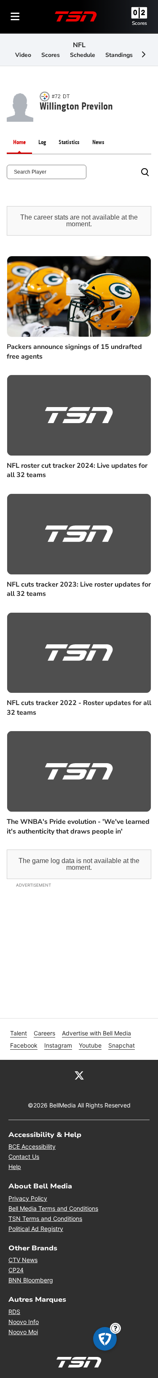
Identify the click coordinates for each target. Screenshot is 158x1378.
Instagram (58, 1045)
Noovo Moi (23, 1331)
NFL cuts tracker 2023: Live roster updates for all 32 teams (79, 589)
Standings (119, 55)
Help (14, 1166)
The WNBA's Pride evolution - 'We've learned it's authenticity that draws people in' (78, 826)
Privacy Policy (27, 1198)
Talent (18, 1033)
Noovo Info (23, 1321)
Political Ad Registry (35, 1228)
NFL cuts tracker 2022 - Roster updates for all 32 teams (79, 707)
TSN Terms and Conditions (45, 1218)
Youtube (90, 1045)
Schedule (82, 55)
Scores (139, 23)
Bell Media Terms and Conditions (53, 1208)
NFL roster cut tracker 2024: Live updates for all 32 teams (77, 470)
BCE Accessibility (32, 1146)
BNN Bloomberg (30, 1280)
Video (23, 55)
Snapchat (121, 1045)
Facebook (23, 1045)
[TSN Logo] (76, 16)
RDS (14, 1311)
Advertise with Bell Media (96, 1033)
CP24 (16, 1269)
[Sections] (15, 16)
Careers (44, 1033)
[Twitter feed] (79, 1075)
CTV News (22, 1259)
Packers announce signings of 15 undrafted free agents (74, 351)
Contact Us (23, 1156)
